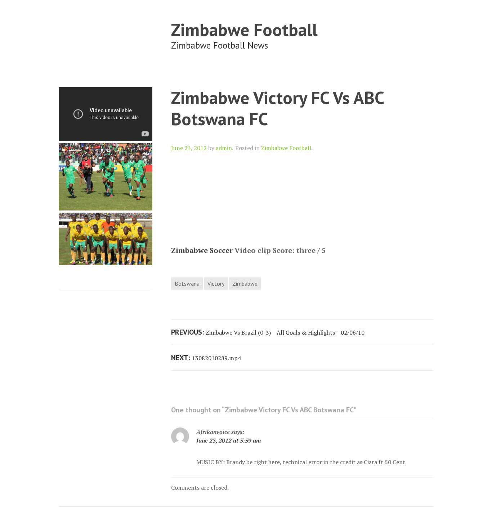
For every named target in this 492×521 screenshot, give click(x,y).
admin (224, 148)
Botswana (187, 283)
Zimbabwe (245, 283)
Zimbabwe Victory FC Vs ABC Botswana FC (277, 108)
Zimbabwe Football (244, 29)
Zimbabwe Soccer (202, 250)
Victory (215, 283)
